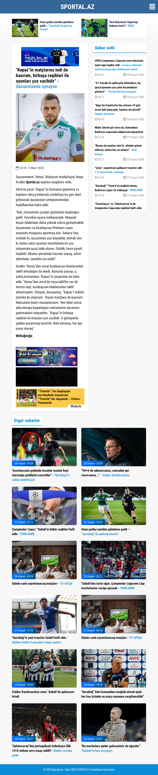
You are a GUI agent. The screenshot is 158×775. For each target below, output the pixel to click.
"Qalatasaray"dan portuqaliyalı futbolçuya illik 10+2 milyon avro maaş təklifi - (42, 750)
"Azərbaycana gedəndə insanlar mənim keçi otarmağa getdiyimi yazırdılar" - (40, 475)
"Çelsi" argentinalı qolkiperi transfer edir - (119, 172)
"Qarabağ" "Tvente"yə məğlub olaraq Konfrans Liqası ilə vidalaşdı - (119, 190)
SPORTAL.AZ (77, 7)
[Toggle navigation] (152, 6)
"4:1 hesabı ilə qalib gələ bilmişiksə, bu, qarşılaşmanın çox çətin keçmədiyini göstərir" (119, 90)
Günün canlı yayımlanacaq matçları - (42, 583)
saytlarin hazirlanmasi (31, 343)
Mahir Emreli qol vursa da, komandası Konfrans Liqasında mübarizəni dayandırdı (119, 132)
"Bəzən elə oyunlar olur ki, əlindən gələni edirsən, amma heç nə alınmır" (119, 152)
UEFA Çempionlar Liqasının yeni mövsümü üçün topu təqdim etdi (119, 67)
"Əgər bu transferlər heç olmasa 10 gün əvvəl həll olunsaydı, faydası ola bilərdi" (119, 112)
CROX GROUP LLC (80, 769)
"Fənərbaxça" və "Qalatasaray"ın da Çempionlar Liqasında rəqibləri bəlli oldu (119, 208)
